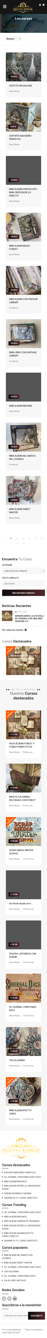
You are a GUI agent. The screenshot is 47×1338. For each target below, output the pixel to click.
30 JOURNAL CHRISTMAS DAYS (19, 1276)
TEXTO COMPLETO (10, 578)
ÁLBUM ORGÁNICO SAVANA (17, 1193)
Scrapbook (13, 308)
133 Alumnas (28, 859)
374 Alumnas (28, 1119)
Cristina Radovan (13, 1329)
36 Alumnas (28, 806)
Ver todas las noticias (13, 630)
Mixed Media (14, 91)
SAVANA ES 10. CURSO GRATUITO (20, 1198)
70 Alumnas (28, 752)
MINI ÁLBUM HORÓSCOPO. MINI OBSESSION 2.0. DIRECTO (23, 192)
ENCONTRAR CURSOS (23, 593)
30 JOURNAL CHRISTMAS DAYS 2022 (22, 1177)
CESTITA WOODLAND (20, 85)
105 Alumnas (28, 962)
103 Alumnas (28, 1066)
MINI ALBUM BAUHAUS (15, 1181)
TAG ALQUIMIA (17, 1060)
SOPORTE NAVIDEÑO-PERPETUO (20, 1172)
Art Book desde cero (20, 903)
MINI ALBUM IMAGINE (20, 405)
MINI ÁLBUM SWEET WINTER (18, 1262)
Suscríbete (36, 1316)
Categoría (7, 565)
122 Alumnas (28, 1016)
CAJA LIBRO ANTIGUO (15, 1280)
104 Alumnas (28, 909)
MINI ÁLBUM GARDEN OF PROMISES (21, 1221)
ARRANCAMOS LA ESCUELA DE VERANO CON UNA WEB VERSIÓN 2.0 (29, 619)
